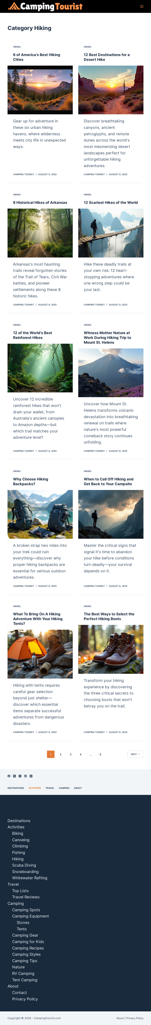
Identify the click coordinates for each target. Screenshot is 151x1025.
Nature (18, 967)
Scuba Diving (24, 865)
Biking (17, 833)
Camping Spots (26, 910)
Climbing (20, 846)
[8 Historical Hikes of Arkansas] (40, 233)
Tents (22, 929)
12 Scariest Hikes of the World (111, 202)
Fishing (18, 852)
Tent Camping (24, 980)
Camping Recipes (28, 948)
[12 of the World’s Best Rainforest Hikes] (40, 368)
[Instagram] (20, 776)
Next (134, 754)
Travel (49, 788)
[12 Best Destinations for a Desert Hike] (110, 90)
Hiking (17, 46)
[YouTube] (31, 776)
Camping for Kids (28, 941)
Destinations (16, 788)
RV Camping (23, 973)
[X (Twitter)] (14, 776)
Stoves (23, 922)
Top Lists (20, 890)
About (78, 788)
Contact (19, 992)
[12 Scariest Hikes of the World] (110, 233)
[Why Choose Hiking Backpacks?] (40, 514)
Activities (35, 788)
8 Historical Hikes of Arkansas (40, 202)
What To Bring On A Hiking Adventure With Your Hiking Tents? (38, 619)
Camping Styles (26, 954)
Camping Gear (25, 935)
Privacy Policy (25, 999)
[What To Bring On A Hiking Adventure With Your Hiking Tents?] (40, 654)
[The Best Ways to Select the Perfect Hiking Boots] (110, 649)
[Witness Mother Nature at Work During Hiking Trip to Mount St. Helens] (110, 372)
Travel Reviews (26, 897)
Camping (64, 788)
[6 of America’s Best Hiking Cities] (40, 90)
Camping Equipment (30, 916)
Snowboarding (25, 871)
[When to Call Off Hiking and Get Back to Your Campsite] (110, 514)
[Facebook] (9, 776)
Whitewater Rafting (29, 878)
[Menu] (141, 6)
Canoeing (20, 840)
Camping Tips (24, 960)
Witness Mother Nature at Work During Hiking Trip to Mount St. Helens (107, 338)
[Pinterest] (25, 776)
